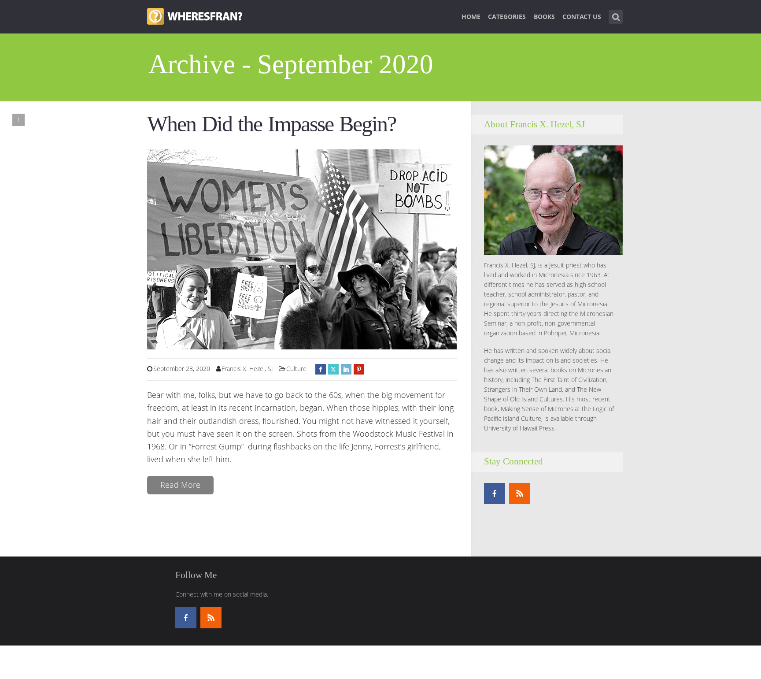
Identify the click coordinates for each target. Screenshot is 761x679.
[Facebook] (494, 493)
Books (544, 16)
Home (471, 16)
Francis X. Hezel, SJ (247, 368)
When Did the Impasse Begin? (271, 124)
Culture (296, 368)
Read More (180, 484)
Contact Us (581, 16)
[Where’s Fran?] (194, 15)
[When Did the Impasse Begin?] (302, 248)
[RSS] (519, 493)
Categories (507, 16)
